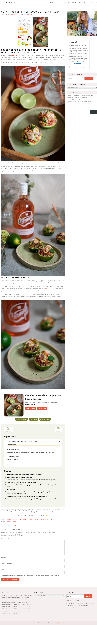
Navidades (14, 55)
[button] (59, 441)
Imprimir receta (30, 408)
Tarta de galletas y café (73, 99)
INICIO (51, 2)
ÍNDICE (56, 2)
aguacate (8, 521)
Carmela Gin (48, 288)
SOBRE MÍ (85, 2)
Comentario (5, 539)
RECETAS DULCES (76, 2)
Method (58, 431)
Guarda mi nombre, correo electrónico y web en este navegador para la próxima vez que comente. (31, 575)
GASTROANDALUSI (11, 2)
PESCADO (16, 519)
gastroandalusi (28, 14)
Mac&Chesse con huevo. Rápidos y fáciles (79, 101)
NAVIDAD (10, 519)
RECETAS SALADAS (65, 2)
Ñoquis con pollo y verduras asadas (77, 97)
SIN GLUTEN (50, 519)
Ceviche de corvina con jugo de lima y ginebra (80, 95)
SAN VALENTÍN (41, 519)
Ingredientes (8, 431)
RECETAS (22, 519)
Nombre (3, 557)
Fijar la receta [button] (42, 408)
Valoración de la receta (7, 535)
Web (2, 569)
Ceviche (14, 521)
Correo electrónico (6, 563)
